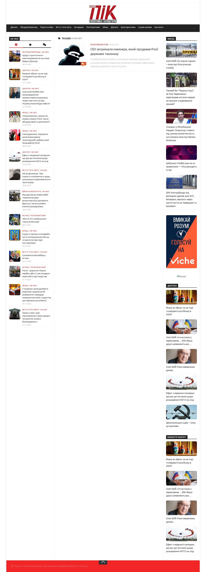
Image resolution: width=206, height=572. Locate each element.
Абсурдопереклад (28, 27)
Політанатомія (93, 27)
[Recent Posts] (16, 45)
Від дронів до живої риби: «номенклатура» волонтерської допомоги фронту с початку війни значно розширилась (35, 200)
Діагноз (14, 27)
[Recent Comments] (44, 45)
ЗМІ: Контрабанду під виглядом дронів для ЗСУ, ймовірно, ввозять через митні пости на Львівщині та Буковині (181, 199)
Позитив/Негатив (99, 44)
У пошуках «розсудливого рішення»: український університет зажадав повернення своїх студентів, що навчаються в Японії (36, 295)
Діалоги (114, 27)
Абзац (105, 27)
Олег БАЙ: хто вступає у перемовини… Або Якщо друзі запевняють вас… (179, 340)
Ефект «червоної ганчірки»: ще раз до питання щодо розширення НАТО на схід (36, 158)
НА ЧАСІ (45, 52)
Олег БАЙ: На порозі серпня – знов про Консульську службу (180, 64)
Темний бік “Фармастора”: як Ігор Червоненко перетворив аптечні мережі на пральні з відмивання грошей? (180, 97)
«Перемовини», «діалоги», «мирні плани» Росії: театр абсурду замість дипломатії (36, 119)
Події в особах (46, 27)
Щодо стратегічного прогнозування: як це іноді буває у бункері (35, 58)
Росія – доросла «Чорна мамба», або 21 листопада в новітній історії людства (36, 273)
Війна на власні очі (31, 191)
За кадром (79, 27)
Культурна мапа (128, 27)
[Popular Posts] (30, 45)
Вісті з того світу (63, 27)
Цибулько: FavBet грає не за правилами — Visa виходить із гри (181, 166)
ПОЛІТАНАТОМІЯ (38, 215)
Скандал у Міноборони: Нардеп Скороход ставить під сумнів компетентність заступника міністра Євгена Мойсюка (180, 134)
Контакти (159, 27)
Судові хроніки (145, 27)
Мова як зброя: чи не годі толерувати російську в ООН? (35, 76)
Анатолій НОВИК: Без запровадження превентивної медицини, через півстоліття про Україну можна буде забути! (36, 98)
